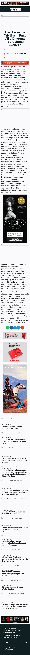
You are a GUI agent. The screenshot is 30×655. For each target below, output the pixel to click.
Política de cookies (7, 649)
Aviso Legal (4, 648)
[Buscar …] (28, 10)
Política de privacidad (15, 648)
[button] (8, 328)
